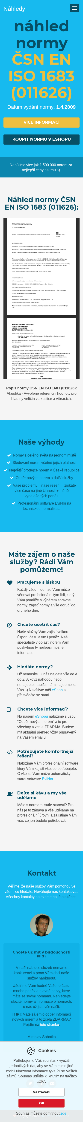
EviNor (47, 779)
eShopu (41, 716)
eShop (57, 690)
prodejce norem (36, 470)
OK (41, 1103)
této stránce (67, 897)
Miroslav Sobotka (41, 1037)
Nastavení (41, 1092)
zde (63, 1113)
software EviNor (53, 503)
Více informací (41, 122)
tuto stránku (49, 1025)
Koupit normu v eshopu (41, 139)
